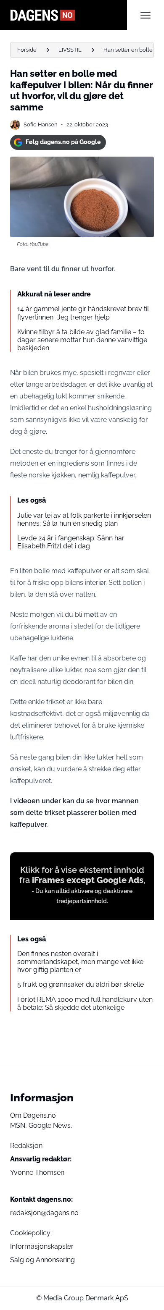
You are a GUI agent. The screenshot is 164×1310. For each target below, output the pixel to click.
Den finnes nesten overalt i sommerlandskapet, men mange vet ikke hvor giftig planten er (80, 962)
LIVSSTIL (70, 50)
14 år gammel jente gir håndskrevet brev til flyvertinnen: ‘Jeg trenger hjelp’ (83, 313)
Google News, (50, 1125)
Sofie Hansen (41, 124)
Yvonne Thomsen (37, 1172)
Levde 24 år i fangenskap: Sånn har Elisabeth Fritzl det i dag (70, 542)
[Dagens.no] (68, 15)
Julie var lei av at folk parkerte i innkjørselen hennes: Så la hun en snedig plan (84, 519)
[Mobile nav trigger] (145, 15)
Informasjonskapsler (42, 1246)
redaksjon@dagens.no (44, 1213)
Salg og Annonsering (42, 1260)
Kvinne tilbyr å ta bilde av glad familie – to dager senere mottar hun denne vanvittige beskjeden (82, 340)
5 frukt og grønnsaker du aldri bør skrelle (80, 984)
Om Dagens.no (33, 1115)
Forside (27, 50)
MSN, (19, 1125)
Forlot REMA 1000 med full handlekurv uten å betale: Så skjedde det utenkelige (85, 1003)
